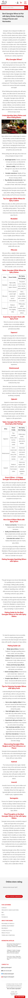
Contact (4, 907)
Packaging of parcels (8, 923)
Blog (3, 914)
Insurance (5, 928)
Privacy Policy (6, 933)
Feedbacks (5, 917)
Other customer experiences (14, 896)
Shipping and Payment (8, 926)
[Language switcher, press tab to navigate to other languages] (14, 2)
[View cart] (21, 3)
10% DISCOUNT (19, 996)
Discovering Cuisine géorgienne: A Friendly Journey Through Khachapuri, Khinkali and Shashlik (14, 945)
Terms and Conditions (8, 935)
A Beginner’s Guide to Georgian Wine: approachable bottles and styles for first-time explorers (13, 951)
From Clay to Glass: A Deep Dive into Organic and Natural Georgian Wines (14, 958)
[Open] (25, 2)
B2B (2, 912)
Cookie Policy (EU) (7, 930)
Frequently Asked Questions (10, 910)
